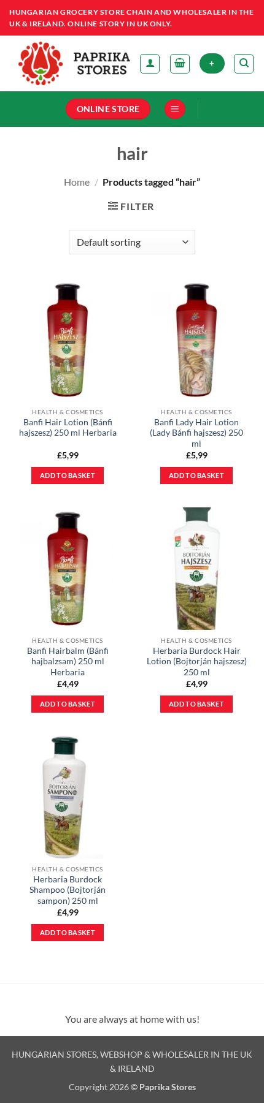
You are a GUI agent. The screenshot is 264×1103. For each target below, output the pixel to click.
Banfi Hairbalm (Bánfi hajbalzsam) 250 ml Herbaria (68, 661)
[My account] (150, 64)
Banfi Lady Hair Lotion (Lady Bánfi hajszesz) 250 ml (196, 433)
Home (77, 182)
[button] (180, 64)
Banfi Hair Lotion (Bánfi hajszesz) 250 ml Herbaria (68, 427)
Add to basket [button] (67, 475)
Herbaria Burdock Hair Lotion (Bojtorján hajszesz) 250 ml (197, 661)
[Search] (244, 64)
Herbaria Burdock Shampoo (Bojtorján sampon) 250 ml (67, 890)
